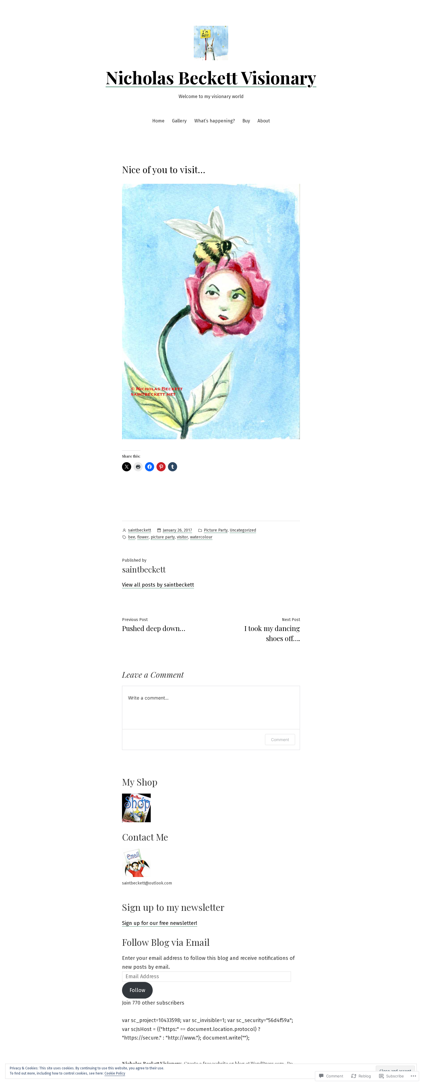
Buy (246, 121)
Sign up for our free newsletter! (159, 923)
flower (143, 537)
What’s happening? (214, 121)
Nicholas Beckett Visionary (211, 77)
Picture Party (216, 530)
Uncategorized (243, 530)
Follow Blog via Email (166, 942)
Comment (280, 739)
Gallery (179, 121)
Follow (137, 990)
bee (131, 537)
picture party (163, 537)
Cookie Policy (114, 1073)
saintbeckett (139, 530)
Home (158, 121)
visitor (182, 537)
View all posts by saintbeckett (158, 585)
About (264, 121)
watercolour (201, 537)
